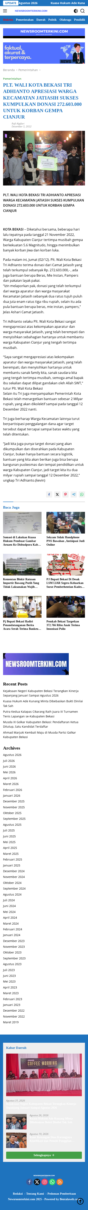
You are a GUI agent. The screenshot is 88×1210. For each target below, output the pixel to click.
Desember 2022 (14, 1010)
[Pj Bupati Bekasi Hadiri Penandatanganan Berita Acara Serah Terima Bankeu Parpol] (22, 607)
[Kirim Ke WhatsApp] (82, 494)
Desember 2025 (14, 801)
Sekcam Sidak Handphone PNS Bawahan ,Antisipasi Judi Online (65, 541)
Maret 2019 (11, 1022)
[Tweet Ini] (57, 494)
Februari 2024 (12, 929)
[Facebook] (29, 1182)
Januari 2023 (11, 1005)
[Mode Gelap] (75, 11)
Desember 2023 (14, 941)
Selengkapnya (43, 1155)
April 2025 (10, 848)
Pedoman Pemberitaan (61, 1193)
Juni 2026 (9, 766)
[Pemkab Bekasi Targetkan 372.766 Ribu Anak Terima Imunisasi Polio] (65, 607)
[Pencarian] (82, 11)
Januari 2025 (11, 865)
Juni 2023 (9, 976)
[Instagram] (44, 1182)
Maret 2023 (11, 993)
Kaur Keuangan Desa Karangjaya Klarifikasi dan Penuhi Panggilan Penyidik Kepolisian (51, 1139)
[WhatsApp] (52, 1182)
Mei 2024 (9, 912)
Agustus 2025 (12, 825)
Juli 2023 (9, 970)
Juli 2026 (9, 761)
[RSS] (59, 1182)
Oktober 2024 (12, 883)
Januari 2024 (11, 935)
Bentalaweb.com (70, 1199)
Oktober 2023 (12, 952)
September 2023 (14, 958)
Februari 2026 (12, 790)
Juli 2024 (9, 900)
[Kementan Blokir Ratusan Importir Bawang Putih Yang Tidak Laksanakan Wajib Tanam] (22, 565)
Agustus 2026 (12, 755)
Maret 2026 (11, 784)
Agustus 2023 (12, 964)
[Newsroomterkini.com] (31, 11)
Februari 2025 (12, 859)
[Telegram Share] (74, 494)
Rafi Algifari (18, 123)
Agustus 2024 (12, 894)
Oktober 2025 (12, 813)
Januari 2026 (11, 795)
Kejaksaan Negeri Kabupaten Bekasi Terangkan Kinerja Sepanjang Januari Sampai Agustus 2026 (41, 1105)
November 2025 (14, 807)
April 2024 (10, 917)
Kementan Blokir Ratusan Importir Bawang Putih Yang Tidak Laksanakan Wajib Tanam (21, 583)
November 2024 (14, 877)
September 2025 (14, 819)
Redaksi (18, 1193)
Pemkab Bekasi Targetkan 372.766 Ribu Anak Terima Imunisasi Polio (63, 625)
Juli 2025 (9, 830)
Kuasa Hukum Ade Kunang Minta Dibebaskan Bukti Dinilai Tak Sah (51, 1120)
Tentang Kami (35, 1193)
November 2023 (14, 947)
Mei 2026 (9, 772)
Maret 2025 (11, 854)
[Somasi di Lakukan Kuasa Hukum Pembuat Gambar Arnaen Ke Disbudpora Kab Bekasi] (22, 523)
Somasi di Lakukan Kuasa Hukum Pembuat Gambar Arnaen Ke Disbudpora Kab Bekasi (20, 541)
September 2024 (14, 888)
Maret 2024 (11, 923)
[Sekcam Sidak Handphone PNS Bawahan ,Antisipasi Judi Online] (65, 523)
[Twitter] (37, 1182)
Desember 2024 (14, 871)
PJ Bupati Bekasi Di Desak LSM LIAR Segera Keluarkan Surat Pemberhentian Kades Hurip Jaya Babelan (64, 583)
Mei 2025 (9, 842)
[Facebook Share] (49, 494)
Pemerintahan (12, 78)
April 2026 (10, 778)
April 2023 (10, 987)
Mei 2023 (9, 981)
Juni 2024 (9, 906)
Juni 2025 (9, 836)
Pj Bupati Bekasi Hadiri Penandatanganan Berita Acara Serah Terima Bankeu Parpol (20, 625)
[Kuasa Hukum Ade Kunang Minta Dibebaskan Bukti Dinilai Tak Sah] (16, 1121)
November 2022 (14, 1016)
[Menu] (6, 10)
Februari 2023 (12, 999)
